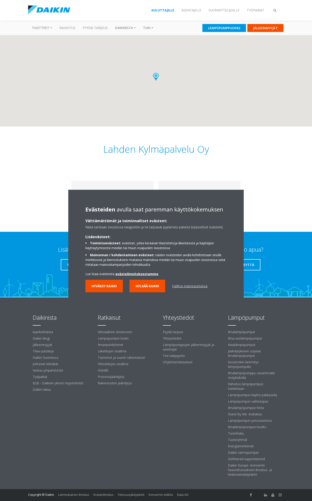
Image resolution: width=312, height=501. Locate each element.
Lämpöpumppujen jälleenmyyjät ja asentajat (188, 347)
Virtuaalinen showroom (115, 332)
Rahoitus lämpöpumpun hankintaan (245, 386)
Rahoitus (67, 28)
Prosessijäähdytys (111, 376)
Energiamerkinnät (241, 446)
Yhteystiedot (172, 338)
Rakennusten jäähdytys (115, 383)
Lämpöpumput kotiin (113, 338)
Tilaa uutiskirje (43, 351)
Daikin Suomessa (45, 357)
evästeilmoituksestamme (136, 274)
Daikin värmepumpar (243, 452)
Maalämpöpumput (241, 345)
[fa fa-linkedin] (265, 495)
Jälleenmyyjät (42, 345)
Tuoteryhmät (237, 440)
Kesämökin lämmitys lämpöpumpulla (243, 364)
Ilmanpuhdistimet (110, 345)
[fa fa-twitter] (258, 495)
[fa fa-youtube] (273, 495)
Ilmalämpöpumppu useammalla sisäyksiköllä (251, 375)
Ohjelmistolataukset (178, 362)
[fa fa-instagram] (280, 495)
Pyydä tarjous (95, 28)
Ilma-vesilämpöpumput (245, 338)
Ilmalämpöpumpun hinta (246, 408)
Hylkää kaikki (147, 286)
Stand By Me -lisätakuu (245, 414)
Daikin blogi (41, 338)
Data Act (182, 495)
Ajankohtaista (43, 332)
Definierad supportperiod (246, 459)
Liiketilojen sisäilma (112, 351)
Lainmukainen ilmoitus (73, 495)
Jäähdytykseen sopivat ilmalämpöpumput (244, 353)
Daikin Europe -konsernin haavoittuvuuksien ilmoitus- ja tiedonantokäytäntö (250, 470)
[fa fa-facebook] (251, 495)
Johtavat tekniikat (45, 364)
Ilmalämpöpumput (241, 332)
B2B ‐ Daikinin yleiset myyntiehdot (58, 383)
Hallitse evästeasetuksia (189, 286)
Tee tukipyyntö (174, 355)
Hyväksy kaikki (104, 286)
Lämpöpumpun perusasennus (250, 420)
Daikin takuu (42, 389)
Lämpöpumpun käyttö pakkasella (252, 395)
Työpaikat (40, 376)
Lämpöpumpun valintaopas (248, 401)
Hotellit (103, 370)
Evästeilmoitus (103, 495)
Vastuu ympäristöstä (48, 370)
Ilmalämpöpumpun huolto (247, 427)
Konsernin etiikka (161, 495)
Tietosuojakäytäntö (131, 495)
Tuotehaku (236, 433)
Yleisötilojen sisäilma (113, 364)
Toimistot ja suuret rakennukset (121, 357)
